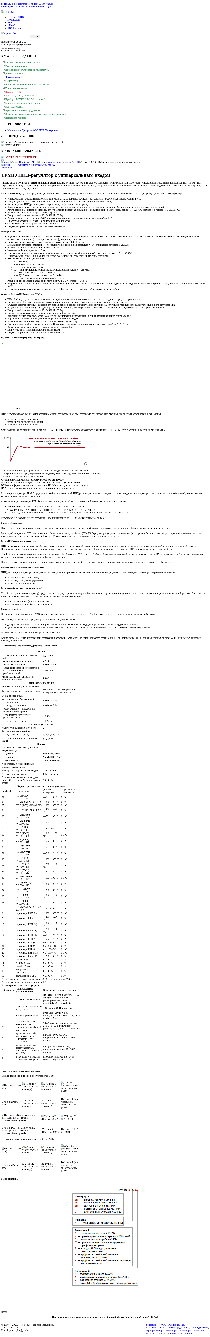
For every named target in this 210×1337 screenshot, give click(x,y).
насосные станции (155, 1333)
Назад (4, 1312)
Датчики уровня (13, 77)
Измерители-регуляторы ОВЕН (62, 162)
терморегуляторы (155, 1330)
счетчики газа (191, 1333)
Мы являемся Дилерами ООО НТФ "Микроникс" (33, 130)
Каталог (5, 162)
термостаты (198, 1330)
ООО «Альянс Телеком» (174, 1324)
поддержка (151, 1324)
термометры (184, 1330)
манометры (171, 1330)
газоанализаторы (155, 1327)
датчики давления (198, 1327)
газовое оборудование (176, 1327)
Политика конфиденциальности (20, 157)
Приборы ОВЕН (27, 162)
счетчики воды (174, 1333)
